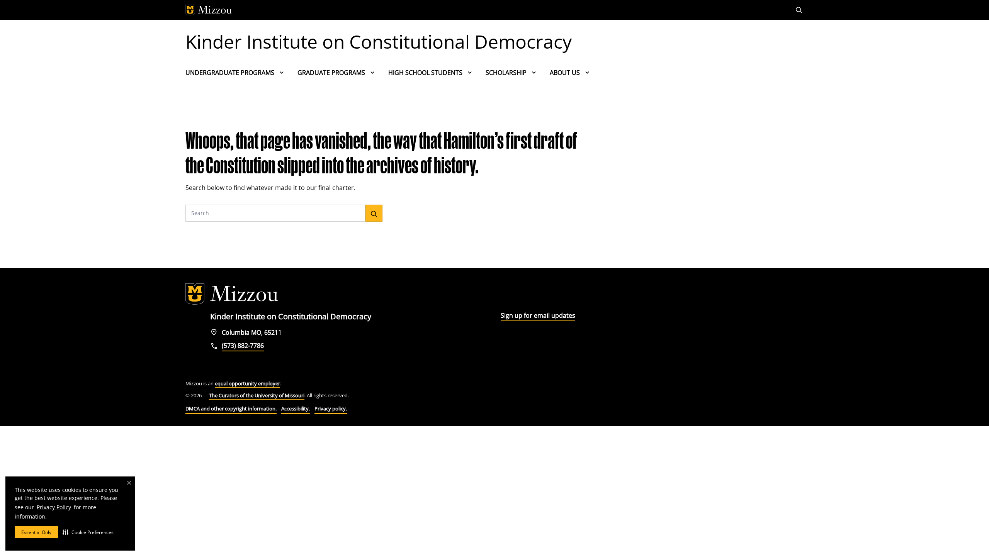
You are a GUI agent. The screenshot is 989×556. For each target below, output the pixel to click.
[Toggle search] (800, 10)
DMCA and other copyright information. (231, 408)
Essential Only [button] (36, 532)
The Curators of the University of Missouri (256, 395)
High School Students (425, 72)
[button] (88, 532)
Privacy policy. (330, 408)
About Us (565, 72)
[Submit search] (373, 213)
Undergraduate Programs (229, 72)
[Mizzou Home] (477, 10)
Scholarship (506, 72)
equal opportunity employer (247, 383)
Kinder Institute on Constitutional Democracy (378, 41)
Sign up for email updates (538, 315)
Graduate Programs (331, 72)
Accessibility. (295, 408)
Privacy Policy (54, 507)
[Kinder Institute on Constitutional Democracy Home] (231, 294)
